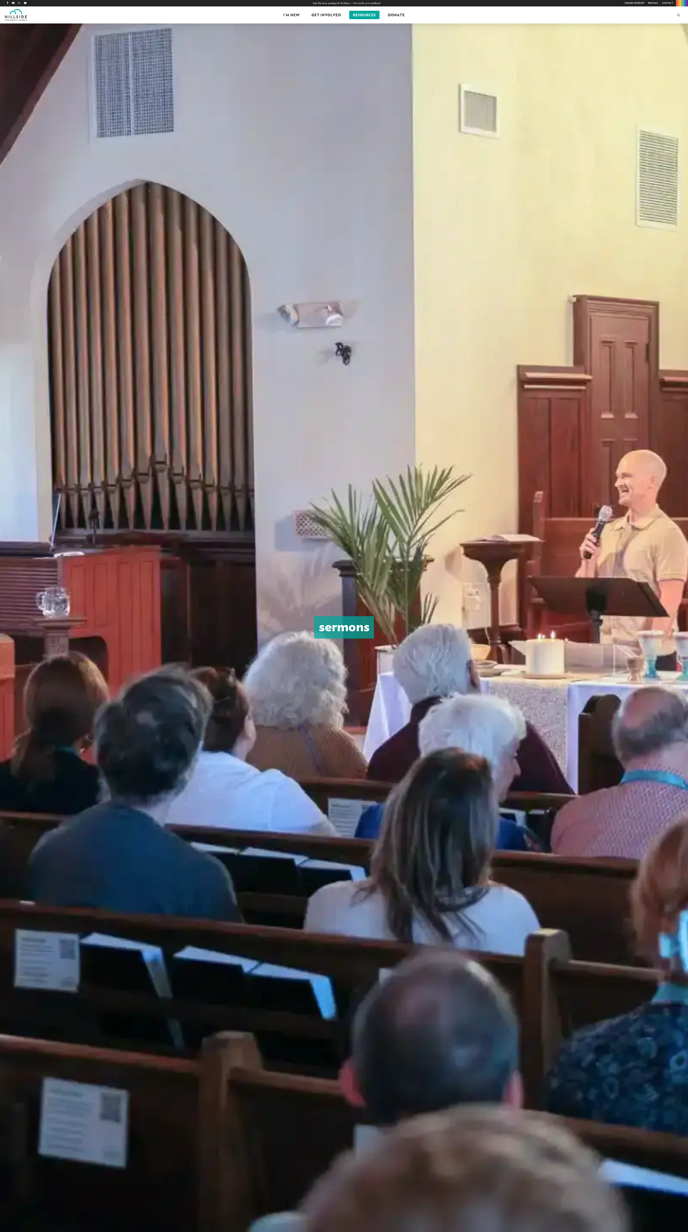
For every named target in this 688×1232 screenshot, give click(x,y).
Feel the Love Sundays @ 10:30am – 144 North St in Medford (346, 3)
